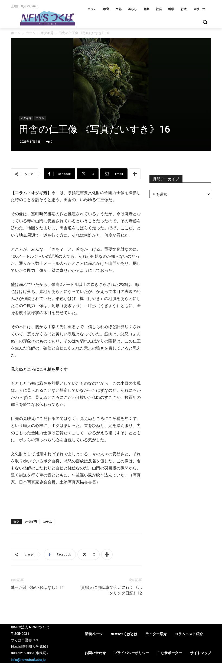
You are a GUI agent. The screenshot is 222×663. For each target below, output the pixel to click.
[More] (135, 173)
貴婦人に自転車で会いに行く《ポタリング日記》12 (111, 590)
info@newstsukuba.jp (28, 660)
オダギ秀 (47, 33)
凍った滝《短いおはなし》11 (37, 587)
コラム (30, 33)
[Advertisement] (76, 501)
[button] (204, 22)
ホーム (16, 33)
